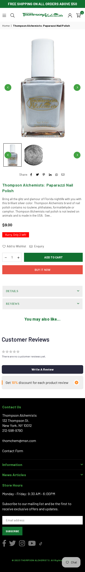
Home (6, 25)
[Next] (77, 87)
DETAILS (12, 291)
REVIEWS (12, 303)
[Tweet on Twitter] (37, 175)
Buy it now (43, 270)
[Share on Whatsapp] (56, 175)
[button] (78, 15)
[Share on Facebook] (31, 175)
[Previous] (8, 87)
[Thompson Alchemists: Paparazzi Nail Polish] (12, 155)
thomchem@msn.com (19, 440)
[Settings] (70, 15)
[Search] (12, 15)
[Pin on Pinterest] (44, 175)
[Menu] (4, 15)
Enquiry (39, 246)
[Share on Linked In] (50, 175)
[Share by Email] (63, 175)
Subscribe (12, 531)
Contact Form (12, 451)
